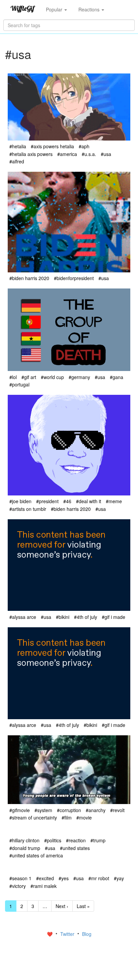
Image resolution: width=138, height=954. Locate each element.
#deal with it (88, 501)
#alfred (16, 161)
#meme (114, 501)
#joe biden (20, 501)
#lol (13, 377)
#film (67, 817)
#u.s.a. (89, 154)
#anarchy (96, 810)
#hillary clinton (24, 840)
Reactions (89, 9)
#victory (17, 886)
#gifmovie (19, 810)
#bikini (62, 617)
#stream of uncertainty (33, 817)
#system (43, 810)
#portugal (19, 384)
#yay (119, 878)
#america (67, 154)
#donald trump (24, 848)
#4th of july (85, 617)
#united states (75, 848)
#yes (64, 878)
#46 (67, 501)
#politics (52, 840)
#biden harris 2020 (29, 278)
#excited (45, 878)
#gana (116, 377)
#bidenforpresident (74, 278)
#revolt (117, 810)
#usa (106, 154)
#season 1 (20, 878)
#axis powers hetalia (52, 146)
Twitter (68, 934)
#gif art (28, 377)
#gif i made (113, 617)
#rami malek (43, 886)
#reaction (76, 840)
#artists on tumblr (27, 509)
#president (47, 501)
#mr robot (98, 878)
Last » (83, 906)
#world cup (52, 377)
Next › (62, 906)
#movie (84, 817)
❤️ (50, 934)
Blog (86, 934)
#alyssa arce (22, 617)
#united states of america (36, 855)
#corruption (69, 810)
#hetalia (17, 146)
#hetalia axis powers (31, 154)
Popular (55, 9)
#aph (84, 146)
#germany (79, 377)
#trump (98, 840)
